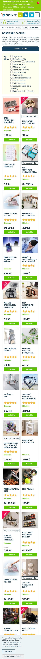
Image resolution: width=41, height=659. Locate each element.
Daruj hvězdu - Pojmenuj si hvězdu (10, 259)
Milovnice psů (19, 64)
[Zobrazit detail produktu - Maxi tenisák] (30, 477)
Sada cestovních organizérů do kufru (28, 170)
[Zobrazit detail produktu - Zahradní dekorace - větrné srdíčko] (30, 382)
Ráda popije (18, 75)
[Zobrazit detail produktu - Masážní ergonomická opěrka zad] (11, 291)
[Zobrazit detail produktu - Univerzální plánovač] (11, 152)
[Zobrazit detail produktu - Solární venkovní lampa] (11, 616)
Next (39, 22)
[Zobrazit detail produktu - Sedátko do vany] (11, 382)
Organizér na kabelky (10, 350)
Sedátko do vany (9, 395)
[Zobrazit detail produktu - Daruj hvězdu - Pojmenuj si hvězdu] (11, 245)
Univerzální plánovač (9, 166)
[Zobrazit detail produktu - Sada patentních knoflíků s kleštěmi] (11, 106)
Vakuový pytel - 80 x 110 (11, 214)
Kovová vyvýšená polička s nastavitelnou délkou (10, 538)
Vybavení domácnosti (22, 77)
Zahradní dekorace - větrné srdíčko (29, 396)
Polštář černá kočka (28, 630)
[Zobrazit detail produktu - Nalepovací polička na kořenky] (30, 520)
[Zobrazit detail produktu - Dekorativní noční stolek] (30, 428)
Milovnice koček (19, 67)
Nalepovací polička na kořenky (27, 535)
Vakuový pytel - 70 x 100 (11, 581)
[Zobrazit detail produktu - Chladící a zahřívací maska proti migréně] (30, 245)
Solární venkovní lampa (11, 630)
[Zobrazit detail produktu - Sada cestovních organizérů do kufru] (30, 152)
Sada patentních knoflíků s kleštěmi (9, 120)
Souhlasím (8, 651)
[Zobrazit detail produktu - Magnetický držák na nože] (30, 201)
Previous (1, 22)
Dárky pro (10, 28)
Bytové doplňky (19, 59)
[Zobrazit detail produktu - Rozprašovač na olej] (11, 477)
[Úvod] (3, 28)
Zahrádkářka (29, 61)
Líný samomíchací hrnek (27, 305)
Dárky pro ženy (22, 28)
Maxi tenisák (27, 489)
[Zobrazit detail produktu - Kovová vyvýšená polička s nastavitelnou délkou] (11, 520)
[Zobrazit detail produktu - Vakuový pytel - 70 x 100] (11, 567)
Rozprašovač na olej (11, 490)
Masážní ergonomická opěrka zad (10, 305)
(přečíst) (18, 646)
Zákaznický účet (25, 17)
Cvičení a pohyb (19, 83)
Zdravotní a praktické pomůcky (20, 87)
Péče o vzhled (19, 91)
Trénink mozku (19, 80)
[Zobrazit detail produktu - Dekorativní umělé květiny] (30, 106)
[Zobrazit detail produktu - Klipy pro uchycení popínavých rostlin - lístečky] (30, 336)
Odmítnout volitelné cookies (13, 656)
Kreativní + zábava (21, 69)
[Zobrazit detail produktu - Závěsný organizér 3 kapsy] (30, 567)
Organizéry (17, 56)
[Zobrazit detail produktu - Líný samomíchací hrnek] (30, 291)
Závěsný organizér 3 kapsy (27, 585)
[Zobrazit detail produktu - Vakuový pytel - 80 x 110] (11, 201)
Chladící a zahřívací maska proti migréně (29, 259)
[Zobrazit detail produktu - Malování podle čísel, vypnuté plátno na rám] (11, 428)
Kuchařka (17, 61)
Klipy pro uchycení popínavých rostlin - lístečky (27, 351)
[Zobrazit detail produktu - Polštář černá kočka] (30, 616)
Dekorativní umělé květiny (28, 122)
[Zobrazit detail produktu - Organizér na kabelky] (11, 336)
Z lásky (31, 91)
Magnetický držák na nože (28, 214)
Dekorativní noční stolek (28, 441)
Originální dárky (19, 72)
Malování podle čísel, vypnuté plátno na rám (11, 445)
